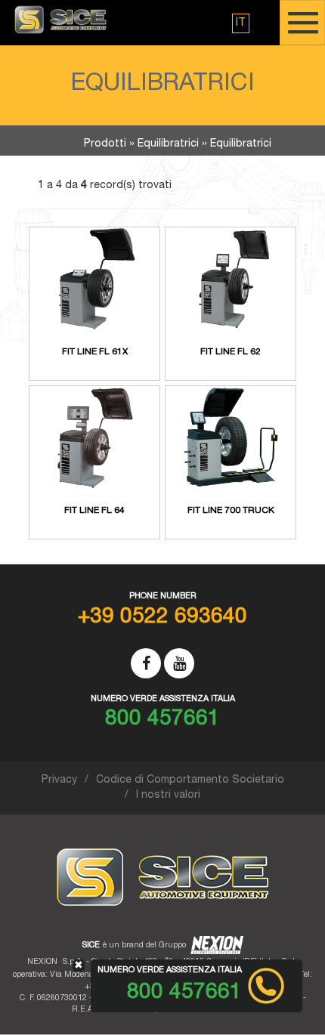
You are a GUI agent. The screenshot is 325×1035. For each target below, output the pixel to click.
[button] (240, 23)
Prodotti (105, 144)
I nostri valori (168, 795)
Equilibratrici (168, 144)
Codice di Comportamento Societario (190, 780)
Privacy (59, 780)
